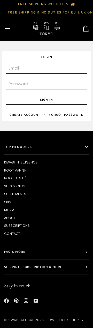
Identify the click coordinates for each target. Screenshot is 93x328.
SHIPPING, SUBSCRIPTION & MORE (33, 267)
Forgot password (66, 115)
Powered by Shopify (65, 320)
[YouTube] (36, 300)
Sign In (46, 99)
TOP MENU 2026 (18, 147)
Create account (25, 115)
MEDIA (9, 209)
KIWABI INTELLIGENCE (20, 162)
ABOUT (9, 217)
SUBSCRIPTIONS (17, 225)
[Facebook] (6, 300)
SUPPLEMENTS (15, 194)
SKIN (7, 202)
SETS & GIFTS (14, 186)
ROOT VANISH (15, 170)
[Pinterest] (16, 300)
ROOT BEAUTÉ (15, 178)
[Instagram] (26, 300)
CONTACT (12, 233)
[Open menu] (12, 28)
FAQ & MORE (14, 252)
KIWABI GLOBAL (21, 320)
